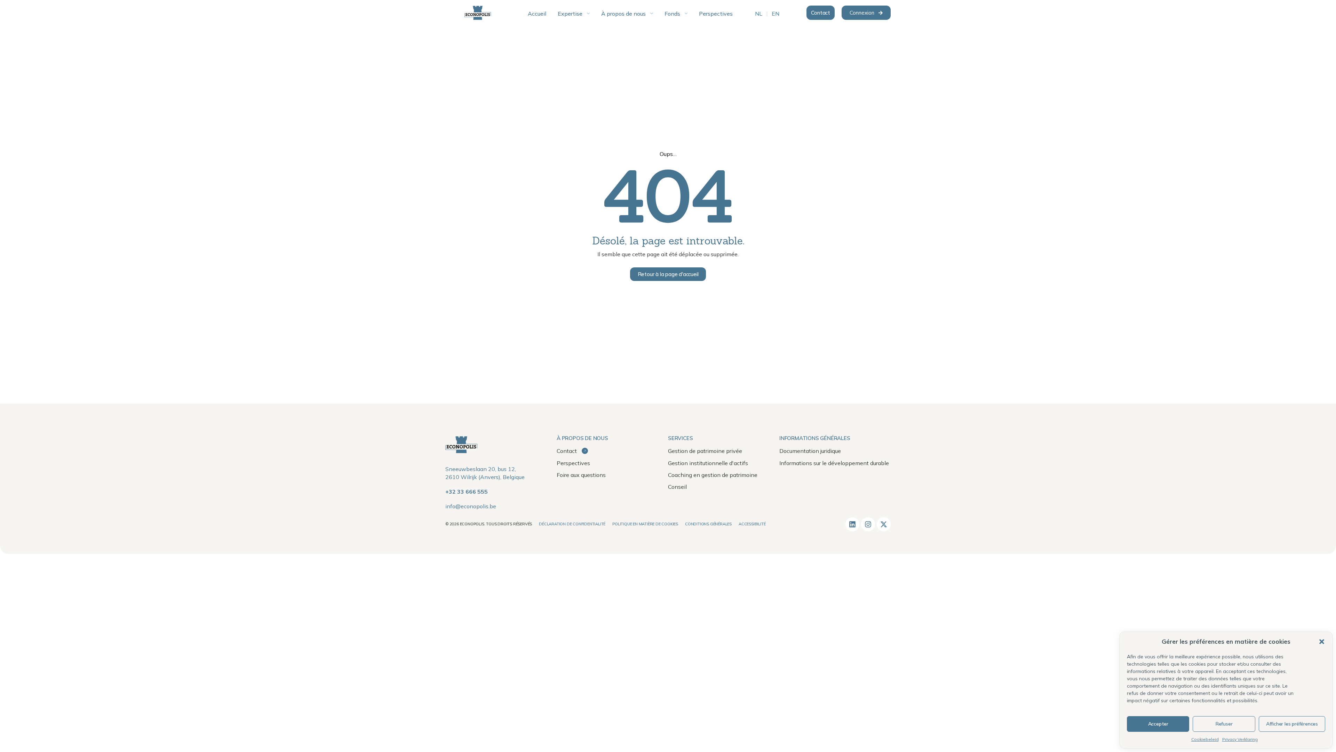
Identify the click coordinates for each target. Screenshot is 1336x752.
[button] (1321, 641)
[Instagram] (868, 524)
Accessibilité (752, 524)
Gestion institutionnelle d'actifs (708, 463)
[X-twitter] (884, 524)
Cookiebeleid (1205, 739)
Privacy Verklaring (1240, 739)
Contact (567, 450)
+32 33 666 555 (466, 491)
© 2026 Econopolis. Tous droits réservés (488, 524)
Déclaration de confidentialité (572, 524)
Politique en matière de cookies (645, 524)
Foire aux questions (581, 474)
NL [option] (758, 14)
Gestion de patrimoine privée (705, 450)
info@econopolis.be (470, 506)
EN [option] (775, 14)
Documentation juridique (810, 450)
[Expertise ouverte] (588, 13)
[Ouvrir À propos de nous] (651, 13)
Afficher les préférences (1292, 724)
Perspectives (573, 463)
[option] (759, 13)
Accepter (1158, 724)
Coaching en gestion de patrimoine (712, 474)
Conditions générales (708, 524)
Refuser (1224, 724)
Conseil (677, 486)
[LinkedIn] (852, 524)
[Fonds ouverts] (686, 13)
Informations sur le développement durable (834, 463)
